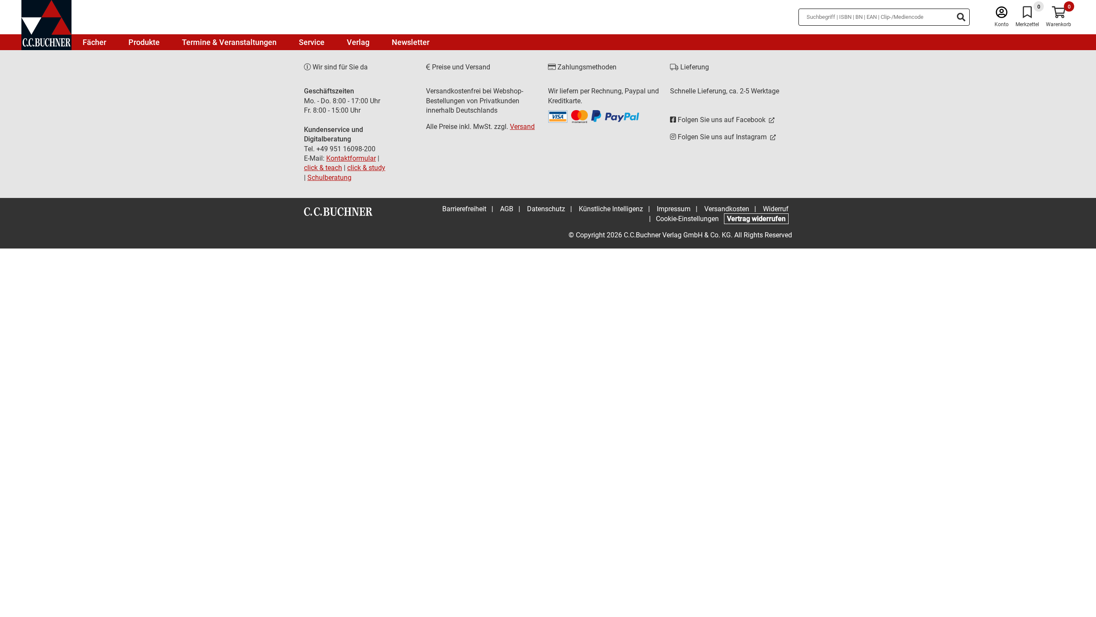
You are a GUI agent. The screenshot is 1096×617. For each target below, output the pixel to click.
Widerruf (776, 209)
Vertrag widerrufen (756, 219)
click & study (366, 168)
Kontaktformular (351, 158)
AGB (506, 209)
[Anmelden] (1001, 14)
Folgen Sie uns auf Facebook (721, 120)
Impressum (674, 209)
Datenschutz (546, 209)
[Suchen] (961, 17)
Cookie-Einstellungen (687, 219)
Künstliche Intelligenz (611, 209)
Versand (522, 127)
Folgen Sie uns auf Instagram (722, 137)
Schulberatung (329, 178)
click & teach (323, 168)
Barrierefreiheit (464, 209)
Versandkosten (726, 209)
